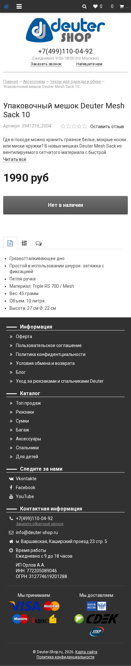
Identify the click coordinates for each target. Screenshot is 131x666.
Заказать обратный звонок (40, 524)
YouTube (25, 496)
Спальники (27, 447)
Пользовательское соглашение (49, 345)
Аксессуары (28, 438)
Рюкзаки (25, 412)
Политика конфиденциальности (65, 657)
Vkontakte (26, 478)
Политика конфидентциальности (51, 354)
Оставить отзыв (107, 126)
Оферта (24, 336)
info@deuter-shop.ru (37, 532)
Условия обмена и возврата (45, 363)
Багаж (22, 429)
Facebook (25, 487)
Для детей (27, 456)
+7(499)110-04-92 (65, 51)
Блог (21, 372)
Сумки (22, 420)
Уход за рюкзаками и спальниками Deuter (60, 381)
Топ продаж (28, 403)
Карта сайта (86, 652)
